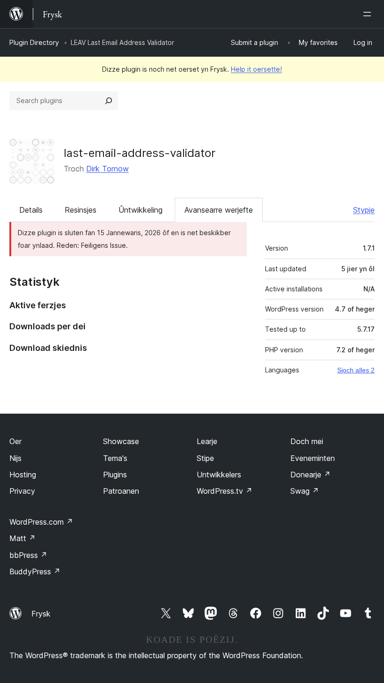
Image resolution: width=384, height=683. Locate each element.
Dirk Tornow (107, 168)
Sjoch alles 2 (356, 370)
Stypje (364, 210)
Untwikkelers (219, 474)
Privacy (22, 491)
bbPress (28, 555)
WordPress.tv (224, 491)
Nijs (15, 458)
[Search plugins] (108, 100)
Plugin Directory (34, 42)
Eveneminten (312, 458)
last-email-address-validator (139, 153)
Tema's (115, 458)
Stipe (205, 458)
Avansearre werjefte (219, 210)
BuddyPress (34, 571)
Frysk (41, 613)
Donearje (310, 474)
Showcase (121, 441)
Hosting (22, 474)
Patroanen (121, 491)
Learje (207, 441)
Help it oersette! (256, 69)
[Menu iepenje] (369, 14)
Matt (22, 538)
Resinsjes (80, 210)
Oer (15, 441)
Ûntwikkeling (140, 210)
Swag (304, 491)
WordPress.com (41, 522)
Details (31, 210)
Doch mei (306, 441)
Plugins (115, 474)
